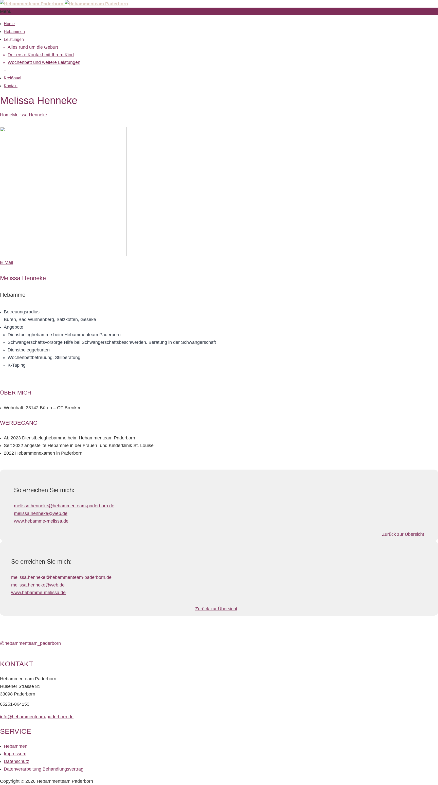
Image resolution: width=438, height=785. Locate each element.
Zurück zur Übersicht (403, 534)
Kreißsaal (12, 78)
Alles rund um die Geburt (33, 47)
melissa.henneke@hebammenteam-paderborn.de (64, 505)
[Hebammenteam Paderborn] (64, 3)
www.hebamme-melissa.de (41, 521)
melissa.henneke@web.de (40, 513)
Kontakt (10, 86)
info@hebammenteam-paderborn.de (37, 716)
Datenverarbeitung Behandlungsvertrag (43, 769)
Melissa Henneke (29, 114)
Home (9, 24)
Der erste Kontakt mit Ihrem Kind (41, 54)
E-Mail (6, 262)
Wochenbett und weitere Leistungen (44, 62)
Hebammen (14, 31)
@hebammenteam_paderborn (30, 643)
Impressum (15, 753)
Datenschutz (16, 761)
